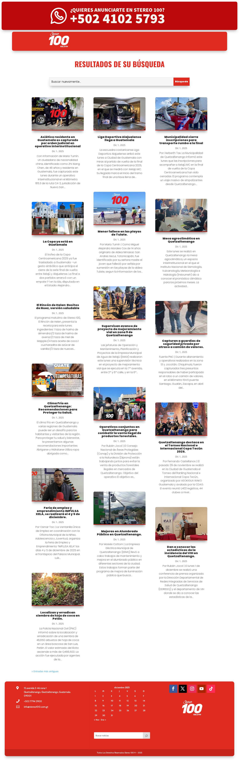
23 (103, 710)
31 (112, 715)
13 (135, 700)
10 (112, 700)
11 (120, 700)
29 (96, 715)
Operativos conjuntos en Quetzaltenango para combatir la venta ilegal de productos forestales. (119, 431)
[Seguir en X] (183, 689)
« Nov (96, 719)
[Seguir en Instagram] (192, 689)
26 (128, 710)
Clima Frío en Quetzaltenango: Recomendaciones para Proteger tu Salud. (57, 407)
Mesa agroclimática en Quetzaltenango (181, 240)
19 (128, 705)
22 (96, 710)
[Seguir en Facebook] (173, 689)
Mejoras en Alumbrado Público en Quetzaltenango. (119, 532)
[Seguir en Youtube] (202, 689)
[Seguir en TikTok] (211, 689)
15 (96, 705)
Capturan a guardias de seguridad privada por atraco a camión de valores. (181, 344)
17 (112, 705)
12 (128, 700)
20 (135, 705)
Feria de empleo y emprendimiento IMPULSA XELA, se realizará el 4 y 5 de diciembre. (58, 512)
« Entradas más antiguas (45, 671)
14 (144, 700)
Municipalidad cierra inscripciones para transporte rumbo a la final (181, 140)
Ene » (103, 719)
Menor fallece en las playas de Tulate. (119, 233)
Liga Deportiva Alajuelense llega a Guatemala (119, 138)
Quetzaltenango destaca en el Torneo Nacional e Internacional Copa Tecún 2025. (181, 447)
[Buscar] (146, 735)
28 (144, 710)
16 (103, 705)
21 (144, 705)
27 (135, 710)
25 (120, 710)
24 (112, 710)
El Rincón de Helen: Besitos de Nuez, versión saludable (57, 306)
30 (103, 715)
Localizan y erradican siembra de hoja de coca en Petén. (58, 615)
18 (120, 705)
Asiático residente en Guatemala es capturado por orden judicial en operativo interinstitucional (58, 141)
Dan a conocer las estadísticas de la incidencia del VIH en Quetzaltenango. (181, 551)
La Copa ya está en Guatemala (58, 243)
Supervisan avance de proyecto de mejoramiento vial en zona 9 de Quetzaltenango (119, 330)
